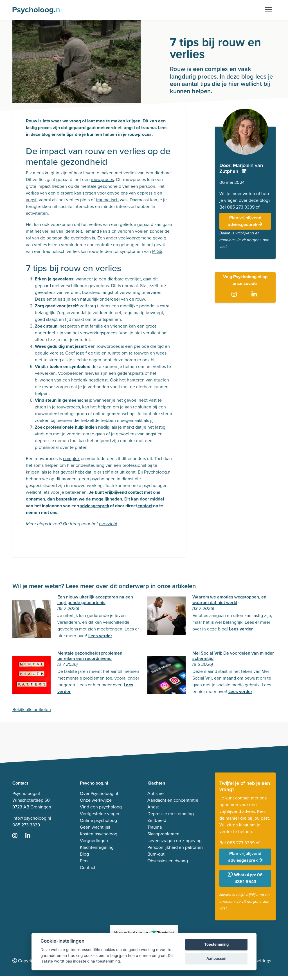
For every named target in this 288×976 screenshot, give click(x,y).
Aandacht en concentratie (172, 800)
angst (31, 199)
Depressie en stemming (170, 813)
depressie (146, 193)
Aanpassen (216, 958)
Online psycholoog (98, 820)
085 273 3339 (241, 207)
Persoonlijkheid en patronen (175, 847)
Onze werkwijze (96, 800)
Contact (87, 867)
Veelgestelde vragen (100, 813)
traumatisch (107, 199)
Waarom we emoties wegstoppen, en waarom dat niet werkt (229, 599)
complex (71, 458)
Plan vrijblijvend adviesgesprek (244, 221)
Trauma (154, 827)
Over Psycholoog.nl (99, 793)
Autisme (155, 793)
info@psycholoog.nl (31, 818)
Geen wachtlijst (95, 827)
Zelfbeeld (156, 820)
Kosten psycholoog (98, 834)
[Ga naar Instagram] (235, 294)
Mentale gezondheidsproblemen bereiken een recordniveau (89, 656)
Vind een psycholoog (101, 807)
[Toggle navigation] (268, 10)
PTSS (157, 251)
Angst (153, 807)
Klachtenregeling (97, 847)
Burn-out (156, 854)
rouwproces (102, 179)
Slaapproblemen (163, 834)
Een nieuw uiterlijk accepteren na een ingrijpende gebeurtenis (95, 599)
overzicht (108, 524)
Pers (84, 861)
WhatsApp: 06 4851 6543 (248, 878)
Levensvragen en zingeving (174, 840)
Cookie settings (255, 960)
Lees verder (100, 635)
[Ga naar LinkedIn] (255, 294)
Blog (84, 854)
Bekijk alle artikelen (31, 709)
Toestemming (216, 944)
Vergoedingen (94, 840)
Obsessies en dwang (167, 861)
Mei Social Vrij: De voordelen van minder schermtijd (233, 656)
